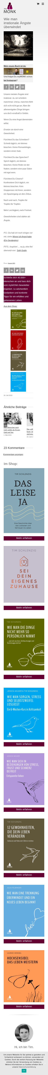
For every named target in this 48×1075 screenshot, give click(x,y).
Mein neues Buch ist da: (15, 66)
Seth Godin (22, 250)
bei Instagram (10, 80)
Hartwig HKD (11, 263)
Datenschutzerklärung (27, 1067)
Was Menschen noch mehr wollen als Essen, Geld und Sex (12, 430)
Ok (24, 1071)
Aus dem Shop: (10, 306)
